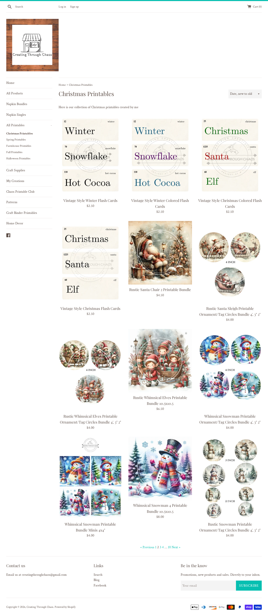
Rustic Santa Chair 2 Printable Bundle (160, 289)
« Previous (147, 547)
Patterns (11, 202)
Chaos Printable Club (20, 192)
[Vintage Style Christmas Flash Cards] (90, 262)
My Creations (15, 181)
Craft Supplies (15, 170)
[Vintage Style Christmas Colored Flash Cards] (230, 154)
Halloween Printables (18, 158)
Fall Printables (14, 152)
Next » (176, 547)
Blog (96, 580)
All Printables (29, 125)
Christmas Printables (19, 133)
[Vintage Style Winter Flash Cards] (90, 154)
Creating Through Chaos (40, 607)
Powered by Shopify (65, 607)
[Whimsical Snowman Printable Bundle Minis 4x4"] (90, 478)
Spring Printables (16, 140)
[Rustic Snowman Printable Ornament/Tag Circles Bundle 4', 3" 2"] (230, 478)
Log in (62, 7)
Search (98, 575)
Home (10, 83)
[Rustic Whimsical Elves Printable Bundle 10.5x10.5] (160, 360)
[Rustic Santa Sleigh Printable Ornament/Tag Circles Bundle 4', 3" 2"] (230, 262)
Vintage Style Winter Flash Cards (90, 200)
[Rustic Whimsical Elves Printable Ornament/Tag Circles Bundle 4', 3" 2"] (90, 370)
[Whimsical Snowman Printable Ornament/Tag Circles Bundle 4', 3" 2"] (230, 370)
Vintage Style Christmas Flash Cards (90, 308)
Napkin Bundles (16, 104)
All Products (14, 93)
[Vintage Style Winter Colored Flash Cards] (160, 154)
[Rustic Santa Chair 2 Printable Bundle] (160, 253)
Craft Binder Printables (21, 213)
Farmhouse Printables (18, 146)
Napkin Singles (16, 115)
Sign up (74, 7)
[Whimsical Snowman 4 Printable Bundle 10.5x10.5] (160, 468)
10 (169, 547)
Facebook (100, 585)
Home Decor (14, 223)
